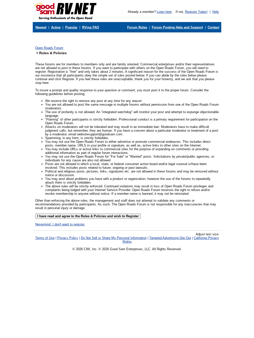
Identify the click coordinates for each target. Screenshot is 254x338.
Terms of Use (45, 238)
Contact (213, 27)
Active (56, 27)
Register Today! (196, 12)
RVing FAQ (90, 27)
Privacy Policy (67, 238)
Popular (71, 27)
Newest (40, 27)
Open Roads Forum (49, 48)
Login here (164, 12)
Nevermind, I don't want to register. (60, 224)
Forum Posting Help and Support (177, 27)
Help (215, 12)
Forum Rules (137, 27)
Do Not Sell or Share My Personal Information (114, 238)
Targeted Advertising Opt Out (170, 238)
